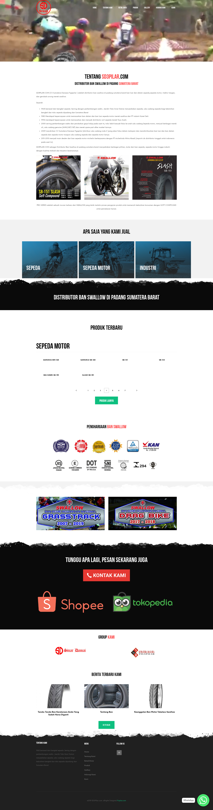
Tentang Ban (106, 712)
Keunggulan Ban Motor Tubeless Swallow (154, 712)
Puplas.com (121, 801)
